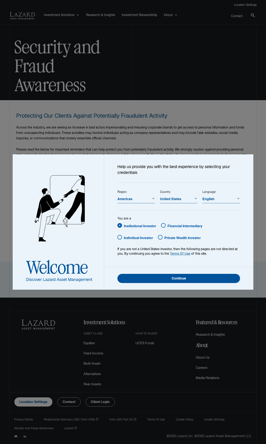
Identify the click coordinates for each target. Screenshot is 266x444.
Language (209, 192)
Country (165, 192)
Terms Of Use (180, 254)
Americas (124, 198)
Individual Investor (138, 237)
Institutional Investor (140, 225)
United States (170, 198)
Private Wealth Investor (182, 237)
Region (122, 192)
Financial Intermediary (184, 225)
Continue (179, 279)
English (208, 198)
